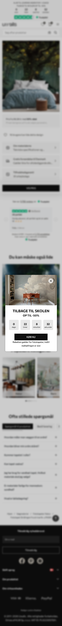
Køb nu (31, 336)
